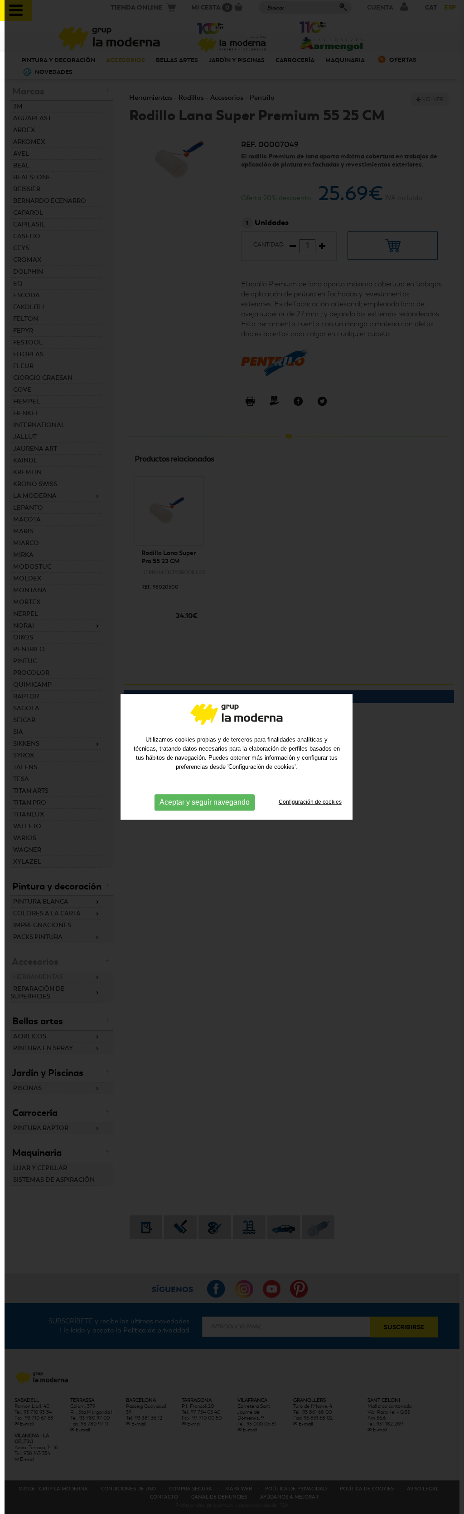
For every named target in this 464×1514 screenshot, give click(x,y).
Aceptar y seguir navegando (205, 802)
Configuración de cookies (310, 802)
